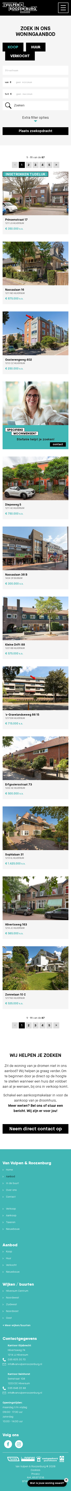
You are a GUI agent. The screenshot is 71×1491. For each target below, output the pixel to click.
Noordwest (12, 1297)
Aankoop (11, 1215)
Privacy (35, 1474)
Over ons (11, 1190)
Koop (9, 1251)
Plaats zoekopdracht (35, 131)
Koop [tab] (13, 47)
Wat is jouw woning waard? (47, 1483)
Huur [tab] (35, 47)
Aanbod (10, 1176)
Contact (11, 1197)
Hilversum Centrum (17, 1291)
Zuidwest (11, 1304)
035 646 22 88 (17, 1388)
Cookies (35, 1470)
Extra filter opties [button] (35, 118)
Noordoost (12, 1311)
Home (9, 1169)
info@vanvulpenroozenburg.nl (25, 1364)
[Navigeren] (63, 8)
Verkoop (11, 1208)
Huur (8, 1258)
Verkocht (20, 55)
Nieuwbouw (13, 1229)
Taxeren (10, 1222)
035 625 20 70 (17, 1359)
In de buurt (12, 1183)
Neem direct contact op (35, 1129)
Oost (9, 1318)
